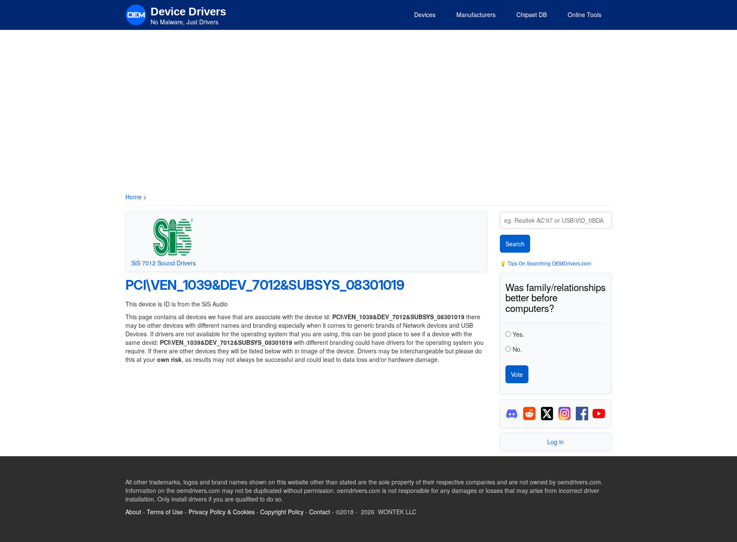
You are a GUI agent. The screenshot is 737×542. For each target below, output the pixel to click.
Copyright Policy (282, 511)
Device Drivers (188, 11)
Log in (555, 441)
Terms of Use (165, 511)
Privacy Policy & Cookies (222, 511)
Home (133, 196)
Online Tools (584, 14)
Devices (424, 14)
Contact (319, 511)
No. (517, 349)
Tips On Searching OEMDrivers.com (548, 263)
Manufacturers (476, 14)
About (133, 511)
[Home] (136, 14)
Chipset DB (531, 14)
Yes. (518, 334)
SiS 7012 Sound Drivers (163, 263)
